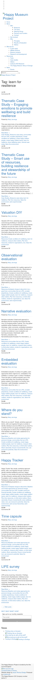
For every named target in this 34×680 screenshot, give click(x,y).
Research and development (18, 54)
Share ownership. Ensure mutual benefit (13, 448)
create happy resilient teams (14, 140)
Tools (12, 58)
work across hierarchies (17, 504)
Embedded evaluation (9, 361)
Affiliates (25, 642)
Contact (16, 35)
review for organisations (15, 243)
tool (24, 243)
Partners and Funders (20, 33)
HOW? (17, 611)
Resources (10, 56)
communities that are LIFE (16, 291)
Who (11, 26)
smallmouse (6, 674)
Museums (17, 28)
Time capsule (11, 516)
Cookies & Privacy (11, 670)
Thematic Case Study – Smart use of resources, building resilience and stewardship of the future (15, 164)
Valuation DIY (11, 212)
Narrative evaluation (16, 310)
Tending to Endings (11, 639)
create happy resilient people (10, 494)
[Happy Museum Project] (17, 15)
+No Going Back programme (11, 643)
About (8, 24)
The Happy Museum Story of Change (21, 66)
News (8, 67)
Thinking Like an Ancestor (13, 631)
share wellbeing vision (14, 142)
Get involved (14, 37)
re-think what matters (7, 347)
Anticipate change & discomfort (17, 289)
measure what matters (14, 241)
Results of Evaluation (20, 43)
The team (17, 29)
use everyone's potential (15, 502)
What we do (10, 47)
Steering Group (18, 31)
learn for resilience (20, 295)
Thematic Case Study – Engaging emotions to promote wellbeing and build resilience (16, 108)
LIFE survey (10, 566)
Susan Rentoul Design (19, 672)
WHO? (8, 611)
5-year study (14, 48)
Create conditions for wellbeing (14, 137)
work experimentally (16, 202)
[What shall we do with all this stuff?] (16, 637)
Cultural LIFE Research (17, 64)
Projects (5, 655)
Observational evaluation (11, 257)
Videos (12, 62)
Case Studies (5, 135)
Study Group (14, 662)
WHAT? (12, 611)
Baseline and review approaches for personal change (17, 487)
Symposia (22, 662)
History (16, 45)
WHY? (3, 611)
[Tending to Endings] (23, 639)
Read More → (5, 133)
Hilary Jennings (12, 119)
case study (19, 135)
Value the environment (12, 144)
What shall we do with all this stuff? (15, 635)
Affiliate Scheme (15, 50)
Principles (17, 41)
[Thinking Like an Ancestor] (13, 633)
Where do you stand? (11, 411)
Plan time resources (14, 200)
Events (12, 69)
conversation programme (15, 649)
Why (11, 39)
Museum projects (15, 52)
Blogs (4, 645)
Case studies (14, 60)
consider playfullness (16, 136)
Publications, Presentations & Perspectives (16, 657)
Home (8, 22)
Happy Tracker (12, 460)
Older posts (7, 607)
